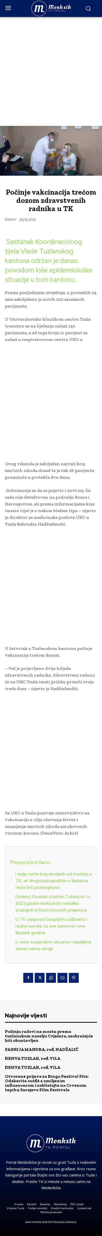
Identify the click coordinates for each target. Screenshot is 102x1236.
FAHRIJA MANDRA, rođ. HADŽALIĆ (41, 1049)
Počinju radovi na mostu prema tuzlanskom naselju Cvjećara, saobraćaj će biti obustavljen (49, 1036)
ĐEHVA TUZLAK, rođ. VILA (32, 1058)
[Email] (62, 978)
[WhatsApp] (51, 978)
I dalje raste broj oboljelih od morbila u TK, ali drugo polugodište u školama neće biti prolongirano (53, 880)
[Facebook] (28, 978)
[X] (40, 978)
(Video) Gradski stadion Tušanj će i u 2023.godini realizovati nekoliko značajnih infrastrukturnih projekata (52, 903)
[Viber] (74, 978)
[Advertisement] (51, 70)
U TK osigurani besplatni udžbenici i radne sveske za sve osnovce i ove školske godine (51, 925)
